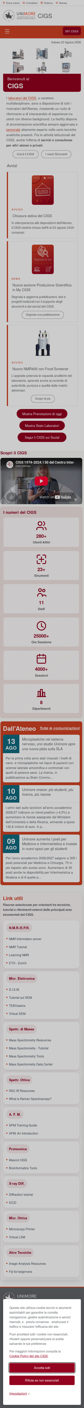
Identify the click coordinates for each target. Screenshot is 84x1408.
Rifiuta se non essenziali (42, 1380)
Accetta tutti (42, 1367)
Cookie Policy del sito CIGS (28, 1356)
